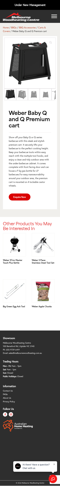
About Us (7, 398)
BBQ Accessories (27, 27)
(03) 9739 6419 (13, 349)
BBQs (14, 27)
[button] (50, 42)
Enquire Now (19, 197)
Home (6, 27)
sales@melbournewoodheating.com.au (25, 353)
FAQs (5, 394)
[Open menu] (54, 16)
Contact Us (8, 390)
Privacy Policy (9, 401)
